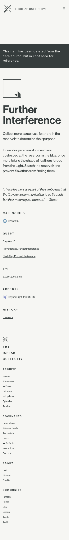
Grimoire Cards (10, 428)
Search (6, 376)
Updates (10, 396)
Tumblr (6, 517)
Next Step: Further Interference (19, 256)
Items (5, 438)
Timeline (6, 406)
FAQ (5, 470)
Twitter (6, 522)
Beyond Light (15, 297)
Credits (6, 480)
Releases (7, 391)
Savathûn (13, 220)
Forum (6, 501)
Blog (5, 507)
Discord (7, 512)
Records (7, 453)
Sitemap (7, 475)
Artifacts (10, 443)
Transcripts (8, 433)
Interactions (8, 448)
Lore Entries (9, 423)
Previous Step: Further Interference (21, 248)
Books (9, 386)
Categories (8, 381)
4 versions (8, 317)
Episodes (7, 401)
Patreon (7, 496)
